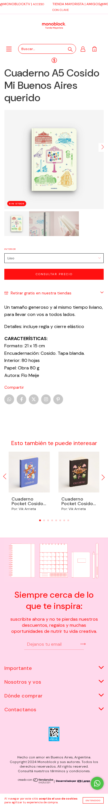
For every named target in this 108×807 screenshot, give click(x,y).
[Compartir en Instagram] (46, 399)
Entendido (93, 800)
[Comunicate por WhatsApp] (97, 783)
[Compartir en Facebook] (21, 399)
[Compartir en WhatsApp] (9, 399)
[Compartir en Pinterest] (58, 399)
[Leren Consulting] (72, 781)
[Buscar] (70, 49)
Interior (10, 249)
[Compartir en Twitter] (34, 399)
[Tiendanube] (36, 782)
